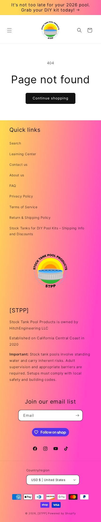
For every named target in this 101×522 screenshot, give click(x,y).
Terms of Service (23, 207)
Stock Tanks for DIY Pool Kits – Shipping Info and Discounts (46, 231)
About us (16, 175)
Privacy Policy (21, 196)
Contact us (18, 164)
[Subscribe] (77, 415)
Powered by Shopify (62, 513)
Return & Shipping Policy (29, 217)
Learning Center (22, 154)
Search (15, 143)
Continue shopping (50, 98)
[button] (9, 30)
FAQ (12, 186)
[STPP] (42, 513)
